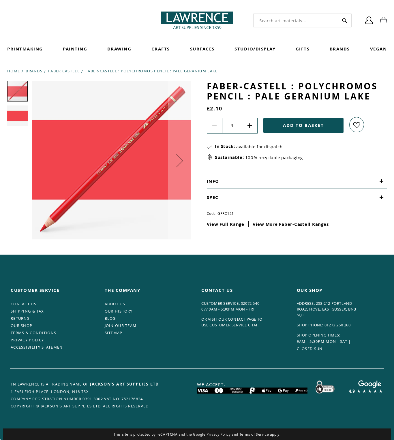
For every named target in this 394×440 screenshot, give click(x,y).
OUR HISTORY (119, 311)
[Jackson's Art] (197, 20)
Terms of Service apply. (260, 434)
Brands (340, 49)
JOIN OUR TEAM (121, 325)
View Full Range (225, 224)
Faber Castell (64, 71)
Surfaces (202, 49)
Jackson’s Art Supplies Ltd (124, 384)
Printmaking (25, 49)
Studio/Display (254, 49)
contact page (242, 319)
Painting (75, 49)
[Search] (344, 20)
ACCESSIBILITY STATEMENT (38, 347)
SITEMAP (114, 332)
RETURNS (20, 318)
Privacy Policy (218, 434)
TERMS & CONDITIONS (33, 332)
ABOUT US (115, 304)
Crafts (160, 49)
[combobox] (295, 20)
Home (13, 71)
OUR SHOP (21, 325)
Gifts (303, 49)
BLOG (110, 318)
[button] (179, 160)
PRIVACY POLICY (27, 340)
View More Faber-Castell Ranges (291, 224)
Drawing (119, 49)
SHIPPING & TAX (27, 311)
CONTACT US (23, 304)
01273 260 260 (337, 325)
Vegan (378, 49)
